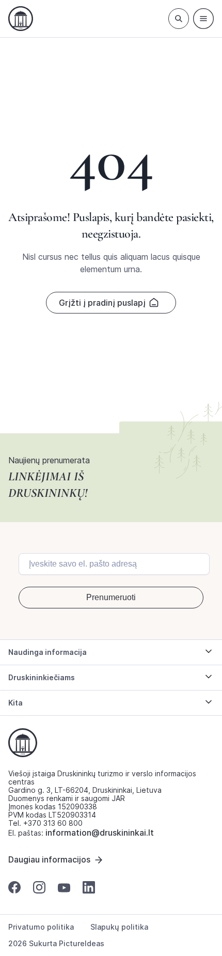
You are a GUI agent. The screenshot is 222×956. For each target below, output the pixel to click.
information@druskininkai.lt (99, 832)
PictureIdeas (81, 943)
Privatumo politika (41, 927)
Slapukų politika (119, 927)
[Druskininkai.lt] (20, 18)
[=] (203, 18)
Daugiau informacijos (49, 859)
